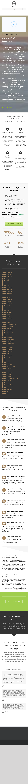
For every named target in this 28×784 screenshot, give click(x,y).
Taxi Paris (7, 285)
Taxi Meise (7, 360)
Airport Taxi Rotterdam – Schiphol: (15, 489)
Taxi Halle (7, 310)
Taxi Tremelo (8, 387)
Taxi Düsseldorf (8, 293)
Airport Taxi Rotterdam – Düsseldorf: (16, 500)
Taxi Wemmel (8, 389)
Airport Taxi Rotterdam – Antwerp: (15, 452)
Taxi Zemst (7, 393)
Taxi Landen (7, 312)
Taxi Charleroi (8, 274)
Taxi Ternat (7, 381)
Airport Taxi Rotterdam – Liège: (14, 465)
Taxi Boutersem (8, 326)
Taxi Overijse (7, 368)
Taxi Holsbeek (8, 337)
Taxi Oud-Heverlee (9, 366)
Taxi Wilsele (7, 391)
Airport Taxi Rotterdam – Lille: (14, 536)
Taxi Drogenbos (8, 331)
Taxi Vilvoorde (8, 318)
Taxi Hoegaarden (9, 333)
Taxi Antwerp (8, 277)
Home (3, 34)
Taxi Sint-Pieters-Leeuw (11, 378)
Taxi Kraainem (8, 351)
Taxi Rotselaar (8, 376)
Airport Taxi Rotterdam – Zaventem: (15, 415)
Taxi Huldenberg (9, 339)
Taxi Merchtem (8, 362)
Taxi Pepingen (8, 372)
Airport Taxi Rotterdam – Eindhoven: (16, 476)
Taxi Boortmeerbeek (10, 324)
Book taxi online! (8, 107)
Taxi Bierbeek (8, 304)
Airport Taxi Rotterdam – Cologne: (15, 511)
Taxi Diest (7, 306)
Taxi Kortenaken (8, 347)
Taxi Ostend (7, 281)
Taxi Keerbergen (9, 343)
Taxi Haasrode (8, 322)
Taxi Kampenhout (9, 341)
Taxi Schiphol (8, 287)
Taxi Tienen (7, 316)
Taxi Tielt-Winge (9, 385)
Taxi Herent (7, 314)
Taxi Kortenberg (8, 349)
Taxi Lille (6, 283)
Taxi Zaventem (8, 272)
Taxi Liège (7, 279)
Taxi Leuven (16, 76)
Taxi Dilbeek (7, 329)
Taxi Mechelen (8, 364)
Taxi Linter (7, 353)
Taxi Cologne (8, 291)
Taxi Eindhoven (8, 289)
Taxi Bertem (7, 301)
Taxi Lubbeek (8, 356)
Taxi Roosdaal (8, 374)
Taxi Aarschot (8, 299)
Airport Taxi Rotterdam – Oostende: (15, 439)
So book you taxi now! (20, 589)
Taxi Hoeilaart (8, 335)
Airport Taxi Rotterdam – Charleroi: (15, 427)
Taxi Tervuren (8, 383)
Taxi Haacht (7, 308)
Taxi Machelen (8, 358)
